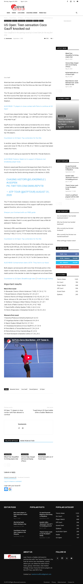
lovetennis (9, 38)
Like (76, 254)
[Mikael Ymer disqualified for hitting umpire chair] (11, 450)
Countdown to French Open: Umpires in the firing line (20, 532)
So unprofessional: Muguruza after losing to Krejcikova (71, 168)
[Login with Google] (10, 489)
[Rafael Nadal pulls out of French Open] (45, 450)
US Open (20, 18)
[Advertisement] (55, 7)
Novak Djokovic (33, 389)
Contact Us (71, 582)
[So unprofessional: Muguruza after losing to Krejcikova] (60, 168)
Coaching (62, 116)
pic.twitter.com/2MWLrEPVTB (25, 186)
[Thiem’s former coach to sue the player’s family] (60, 187)
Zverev (41, 20)
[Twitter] (74, 1)
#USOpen (11, 182)
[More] (46, 43)
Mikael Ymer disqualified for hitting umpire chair (71, 55)
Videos (14, 12)
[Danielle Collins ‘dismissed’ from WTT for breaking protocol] (60, 178)
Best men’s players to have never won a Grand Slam (20, 514)
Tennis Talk (42, 12)
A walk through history (45, 279)
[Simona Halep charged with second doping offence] (28, 450)
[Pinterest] (28, 43)
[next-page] (8, 465)
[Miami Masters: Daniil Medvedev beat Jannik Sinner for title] (60, 83)
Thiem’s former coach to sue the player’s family (71, 187)
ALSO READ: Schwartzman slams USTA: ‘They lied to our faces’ (26, 263)
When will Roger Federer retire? (66, 241)
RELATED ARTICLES (11, 441)
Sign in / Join (24, 1)
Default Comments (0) (10, 477)
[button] (76, 13)
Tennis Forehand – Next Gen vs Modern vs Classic (66, 121)
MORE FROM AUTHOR (27, 441)
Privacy (54, 582)
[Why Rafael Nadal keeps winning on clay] (8, 524)
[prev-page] (5, 465)
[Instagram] (70, 1)
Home (5, 18)
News (8, 12)
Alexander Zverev (14, 389)
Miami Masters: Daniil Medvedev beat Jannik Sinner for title (71, 82)
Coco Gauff (24, 389)
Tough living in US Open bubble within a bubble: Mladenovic (43, 411)
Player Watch (8, 20)
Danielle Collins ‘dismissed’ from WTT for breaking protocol (71, 177)
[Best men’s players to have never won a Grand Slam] (8, 514)
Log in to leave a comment (13, 481)
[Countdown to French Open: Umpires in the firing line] (8, 532)
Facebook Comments (24, 477)
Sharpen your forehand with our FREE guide (20, 212)
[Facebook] (67, 1)
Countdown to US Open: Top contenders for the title (22, 138)
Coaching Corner (31, 12)
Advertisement (62, 582)
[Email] (42, 43)
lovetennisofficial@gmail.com (41, 574)
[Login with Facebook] (6, 489)
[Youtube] (77, 1)
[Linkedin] (37, 43)
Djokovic (15, 20)
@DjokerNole (36, 179)
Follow (75, 258)
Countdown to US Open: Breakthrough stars (20, 279)
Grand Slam (12, 18)
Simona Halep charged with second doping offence (28, 459)
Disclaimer (47, 582)
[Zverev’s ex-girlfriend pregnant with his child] (60, 197)
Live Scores (21, 12)
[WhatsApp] (32, 43)
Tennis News (22, 20)
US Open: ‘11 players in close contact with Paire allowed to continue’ (14, 412)
